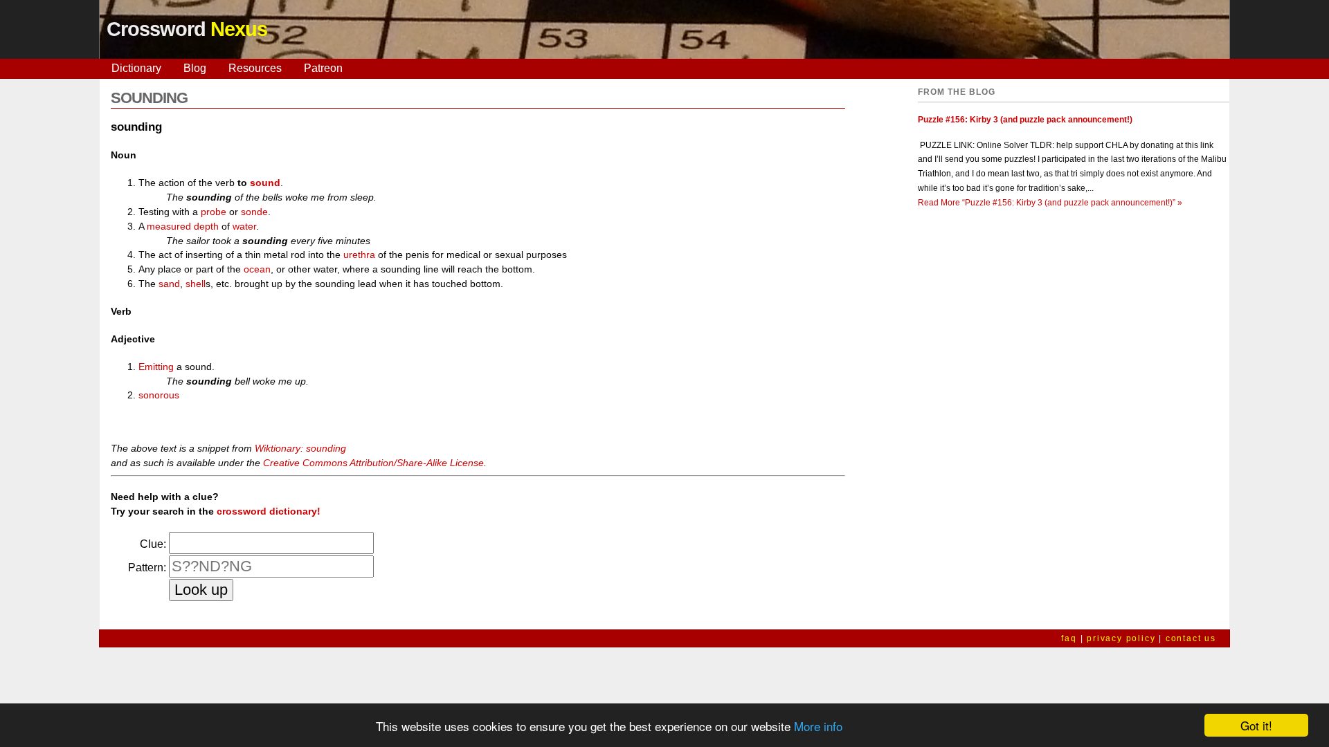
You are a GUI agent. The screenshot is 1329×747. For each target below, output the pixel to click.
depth (206, 226)
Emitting (156, 366)
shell (196, 283)
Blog (194, 68)
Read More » (1050, 203)
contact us (1191, 638)
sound (265, 182)
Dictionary (136, 68)
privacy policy (1121, 638)
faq (1068, 638)
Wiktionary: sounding (300, 448)
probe (213, 211)
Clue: (153, 544)
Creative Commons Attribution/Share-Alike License (373, 462)
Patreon (323, 68)
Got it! (1256, 725)
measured (169, 226)
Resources (255, 68)
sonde (254, 211)
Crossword (187, 29)
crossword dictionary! (268, 511)
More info (818, 726)
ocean (257, 269)
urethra (359, 254)
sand (169, 283)
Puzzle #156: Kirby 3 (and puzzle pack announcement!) (1025, 120)
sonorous (158, 394)
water (244, 226)
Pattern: (147, 567)
